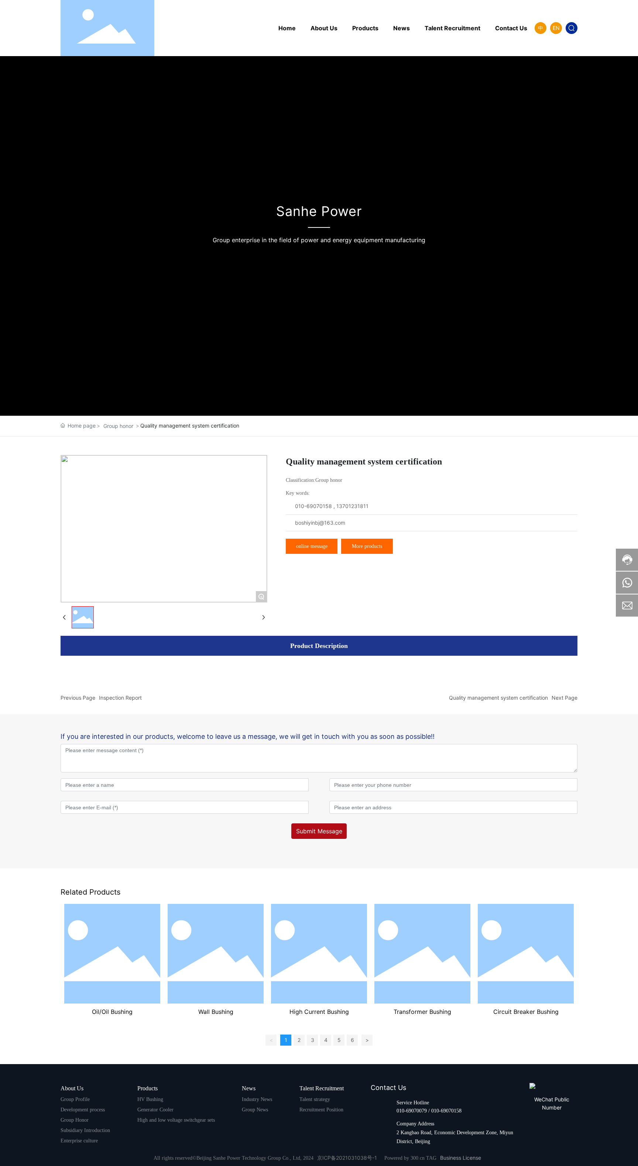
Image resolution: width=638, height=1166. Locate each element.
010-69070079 (412, 1111)
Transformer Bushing (422, 1011)
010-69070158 (313, 506)
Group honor (118, 426)
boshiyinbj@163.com (320, 522)
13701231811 (352, 506)
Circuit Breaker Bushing (526, 1011)
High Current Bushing (319, 1011)
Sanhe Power (319, 211)
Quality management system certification (498, 698)
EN (556, 28)
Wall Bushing (215, 1011)
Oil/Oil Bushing (112, 1011)
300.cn (418, 1158)
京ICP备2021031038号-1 (347, 1158)
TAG (431, 1158)
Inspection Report (120, 698)
